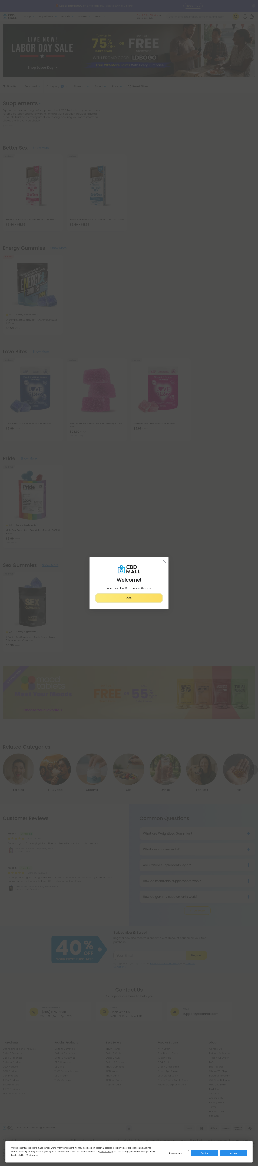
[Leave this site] (164, 561)
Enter (129, 598)
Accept (233, 1153)
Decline (204, 1153)
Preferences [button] (32, 1155)
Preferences (175, 1153)
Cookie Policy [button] (106, 1151)
